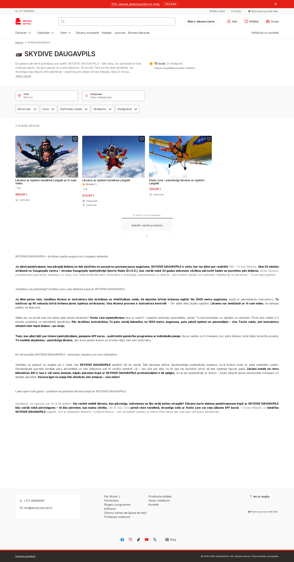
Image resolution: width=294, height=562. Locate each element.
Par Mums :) (112, 496)
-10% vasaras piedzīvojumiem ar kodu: (135, 4)
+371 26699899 (34, 500)
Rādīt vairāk (23, 76)
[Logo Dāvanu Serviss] (27, 22)
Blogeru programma (117, 504)
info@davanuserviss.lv (38, 508)
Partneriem (111, 500)
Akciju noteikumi (158, 500)
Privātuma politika (159, 496)
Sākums (19, 42)
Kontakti (153, 504)
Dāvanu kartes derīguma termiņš (125, 512)
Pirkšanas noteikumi (117, 517)
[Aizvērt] (276, 4)
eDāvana (110, 508)
